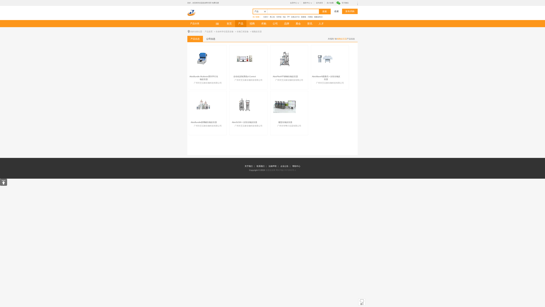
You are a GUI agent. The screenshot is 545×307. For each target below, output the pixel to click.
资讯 (309, 23)
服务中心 (306, 3)
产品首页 (209, 31)
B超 (284, 17)
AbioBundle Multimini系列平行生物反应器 (203, 77)
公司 (275, 23)
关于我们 (249, 166)
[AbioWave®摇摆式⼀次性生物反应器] (325, 59)
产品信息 (195, 39)
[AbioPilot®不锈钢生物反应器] (284, 59)
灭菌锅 (310, 17)
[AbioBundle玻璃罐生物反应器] (203, 104)
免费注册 (215, 3)
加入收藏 (330, 3)
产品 (240, 23)
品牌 (286, 23)
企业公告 (284, 166)
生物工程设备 (243, 31)
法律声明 (272, 166)
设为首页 (319, 3)
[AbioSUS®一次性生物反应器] (243, 104)
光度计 (265, 17)
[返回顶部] (3, 185)
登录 (210, 3)
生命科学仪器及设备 (225, 31)
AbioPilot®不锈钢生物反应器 (285, 76)
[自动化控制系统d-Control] (243, 59)
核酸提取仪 (318, 17)
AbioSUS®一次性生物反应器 (244, 122)
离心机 (272, 17)
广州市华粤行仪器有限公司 (289, 126)
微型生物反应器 (285, 122)
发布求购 (349, 11)
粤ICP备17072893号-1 (286, 170)
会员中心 (293, 3)
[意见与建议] (361, 305)
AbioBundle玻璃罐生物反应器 (204, 122)
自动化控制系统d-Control (244, 76)
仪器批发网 (270, 170)
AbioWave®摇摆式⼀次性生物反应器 (326, 77)
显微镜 (303, 17)
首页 (229, 23)
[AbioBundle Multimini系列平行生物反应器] (203, 59)
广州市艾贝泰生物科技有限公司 (208, 83)
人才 (321, 23)
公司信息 (210, 39)
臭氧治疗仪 (295, 17)
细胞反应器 (257, 31)
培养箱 (278, 17)
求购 (263, 23)
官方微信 (345, 3)
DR (288, 17)
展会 (298, 23)
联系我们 (261, 166)
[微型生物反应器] (284, 104)
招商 (252, 23)
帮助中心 (296, 166)
